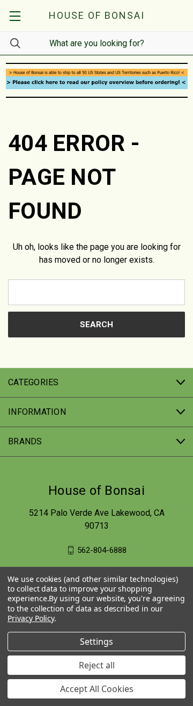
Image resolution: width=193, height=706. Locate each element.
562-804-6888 (102, 549)
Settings (96, 641)
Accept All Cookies (96, 689)
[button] (97, 72)
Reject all (97, 665)
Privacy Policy (31, 618)
